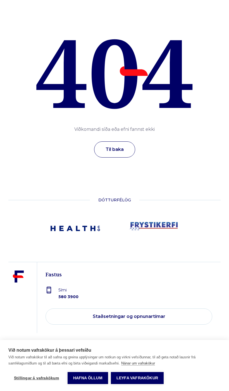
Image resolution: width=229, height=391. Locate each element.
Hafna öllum (87, 378)
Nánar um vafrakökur (138, 363)
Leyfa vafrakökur (137, 378)
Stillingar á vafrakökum (36, 378)
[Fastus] (18, 302)
